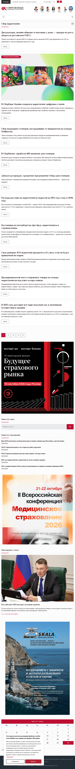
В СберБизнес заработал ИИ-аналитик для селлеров (28, 153)
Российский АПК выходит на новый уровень (20, 605)
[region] (24, 749)
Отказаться (15, 761)
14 (47, 736)
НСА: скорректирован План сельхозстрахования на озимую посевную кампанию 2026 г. (32, 466)
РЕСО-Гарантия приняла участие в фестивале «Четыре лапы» (23, 453)
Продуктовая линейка (11, 57)
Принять (33, 761)
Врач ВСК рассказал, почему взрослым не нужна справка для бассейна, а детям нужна (32, 441)
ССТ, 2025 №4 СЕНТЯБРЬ (9, 614)
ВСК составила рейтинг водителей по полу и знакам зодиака (23, 460)
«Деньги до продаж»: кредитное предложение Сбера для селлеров (35, 175)
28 (47, 743)
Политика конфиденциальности (47, 765)
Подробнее (9, 757)
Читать (5, 46)
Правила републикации (25, 765)
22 (58, 739)
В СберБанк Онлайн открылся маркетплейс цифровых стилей (32, 104)
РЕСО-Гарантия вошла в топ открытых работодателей (21, 447)
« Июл (3, 750)
